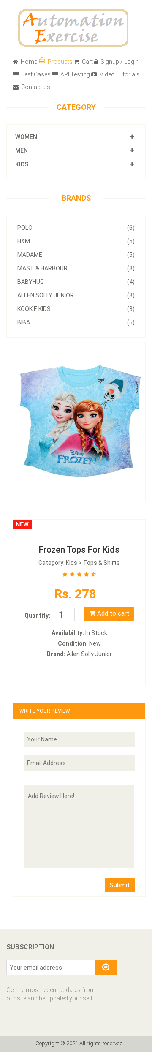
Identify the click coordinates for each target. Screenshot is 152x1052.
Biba (76, 322)
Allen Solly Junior (76, 295)
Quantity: (37, 615)
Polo (76, 227)
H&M (76, 241)
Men (21, 150)
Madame (76, 254)
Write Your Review (44, 711)
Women (26, 137)
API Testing (74, 74)
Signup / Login (119, 61)
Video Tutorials (119, 74)
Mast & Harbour (76, 268)
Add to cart (112, 613)
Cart (87, 61)
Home (28, 61)
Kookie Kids (76, 308)
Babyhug (76, 281)
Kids (21, 164)
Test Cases (35, 74)
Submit (120, 885)
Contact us (35, 87)
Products (55, 61)
